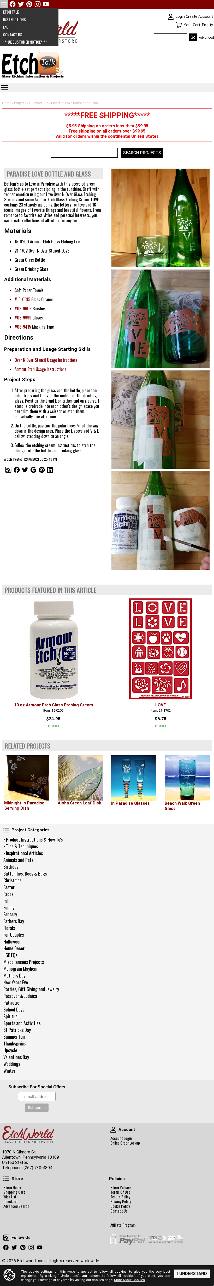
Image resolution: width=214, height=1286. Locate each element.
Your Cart (179, 25)
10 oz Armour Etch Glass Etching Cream (53, 704)
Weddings (11, 1063)
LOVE (160, 704)
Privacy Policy (120, 1201)
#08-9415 (23, 327)
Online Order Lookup (125, 1143)
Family (8, 907)
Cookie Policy (120, 1206)
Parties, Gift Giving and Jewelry (31, 989)
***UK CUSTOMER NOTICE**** (25, 42)
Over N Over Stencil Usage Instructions (46, 360)
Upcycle (10, 1050)
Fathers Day (13, 921)
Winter (9, 1070)
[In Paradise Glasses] (133, 778)
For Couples (13, 934)
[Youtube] (46, 4)
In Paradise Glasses (130, 803)
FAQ (5, 27)
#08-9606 (23, 308)
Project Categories (6, 830)
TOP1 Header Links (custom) (4, 4)
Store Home (12, 1187)
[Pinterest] (29, 4)
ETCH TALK (11, 12)
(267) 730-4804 (37, 1167)
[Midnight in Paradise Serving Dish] (26, 778)
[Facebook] (12, 4)
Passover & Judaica (20, 995)
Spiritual (11, 1016)
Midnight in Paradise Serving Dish (24, 806)
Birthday (10, 866)
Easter (9, 887)
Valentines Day (16, 1057)
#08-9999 (23, 318)
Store (6, 1179)
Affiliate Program (122, 1225)
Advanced (206, 37)
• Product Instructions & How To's (33, 839)
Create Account (199, 16)
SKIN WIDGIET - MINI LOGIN (171, 17)
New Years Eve (15, 982)
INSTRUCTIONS (14, 19)
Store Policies (120, 1187)
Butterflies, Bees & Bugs (25, 873)
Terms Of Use (120, 1192)
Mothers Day (14, 975)
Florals (9, 927)
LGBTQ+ (10, 955)
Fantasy (10, 914)
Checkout (10, 1201)
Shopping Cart (14, 1192)
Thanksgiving (15, 1043)
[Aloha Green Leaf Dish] (80, 778)
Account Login (121, 1138)
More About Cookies (129, 1280)
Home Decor (14, 948)
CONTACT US (12, 34)
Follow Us (6, 1237)
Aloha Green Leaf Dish (79, 803)
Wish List (9, 1196)
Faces (8, 893)
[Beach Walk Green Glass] (187, 778)
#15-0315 (22, 299)
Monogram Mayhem (20, 968)
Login (180, 16)
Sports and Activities (21, 1023)
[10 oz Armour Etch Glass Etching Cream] (53, 648)
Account (113, 1129)
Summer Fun (14, 1036)
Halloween (12, 941)
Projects (20, 103)
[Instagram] (37, 4)
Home (6, 103)
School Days (13, 1009)
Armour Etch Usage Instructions (40, 369)
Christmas (12, 880)
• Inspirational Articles (23, 853)
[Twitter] (21, 4)
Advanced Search (16, 1206)
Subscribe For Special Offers (36, 1087)
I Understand (192, 1273)
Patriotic (11, 1002)
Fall (6, 900)
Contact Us (118, 1211)
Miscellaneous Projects (23, 961)
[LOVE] (160, 648)
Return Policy (120, 1196)
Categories (4, 87)
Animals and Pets (18, 859)
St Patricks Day (17, 1029)
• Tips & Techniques (20, 846)
